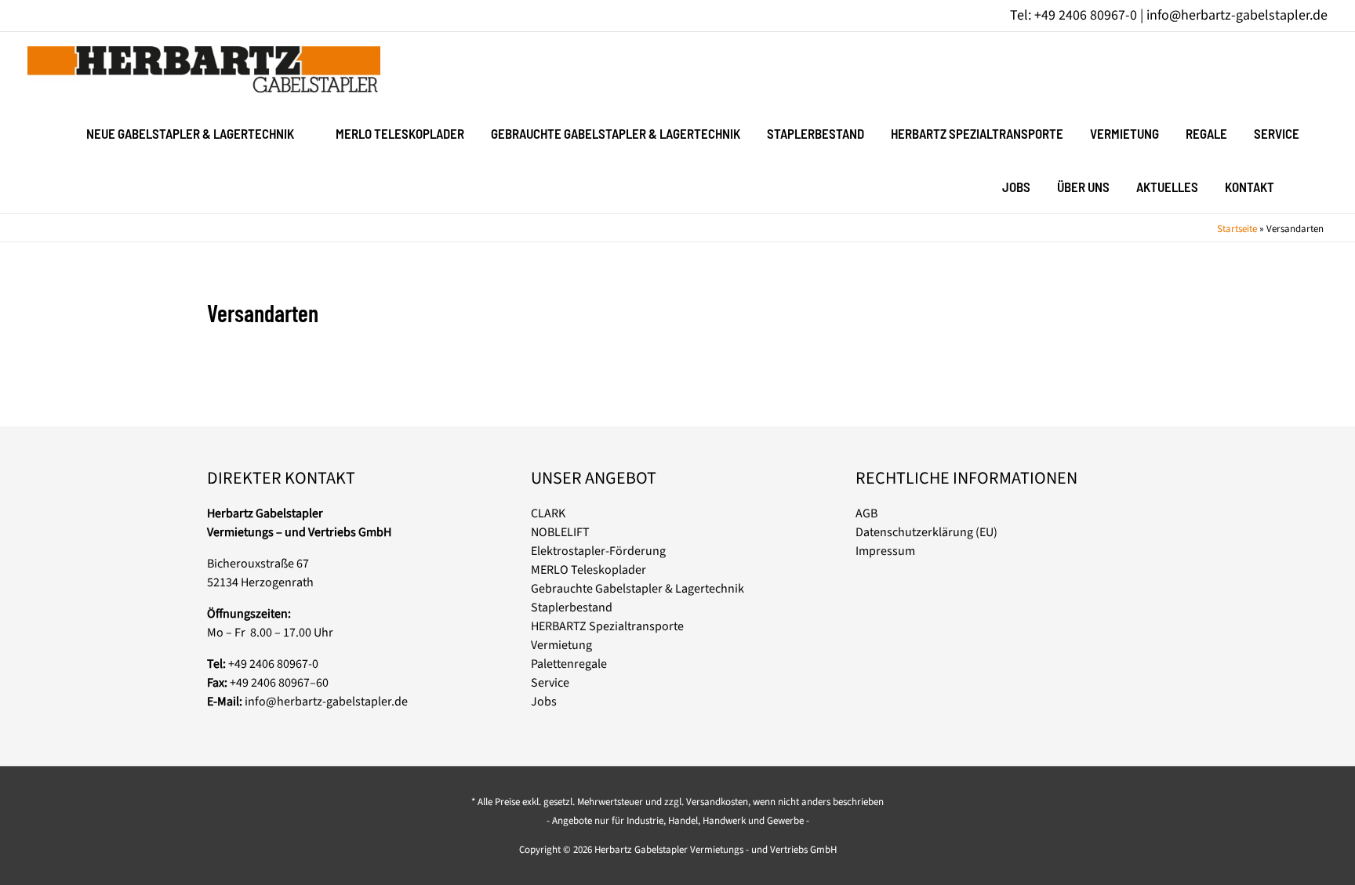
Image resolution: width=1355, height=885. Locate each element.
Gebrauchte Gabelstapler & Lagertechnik (637, 588)
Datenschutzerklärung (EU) (926, 532)
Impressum (885, 551)
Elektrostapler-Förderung (598, 551)
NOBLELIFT (560, 532)
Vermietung (561, 645)
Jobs (544, 701)
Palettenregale (569, 664)
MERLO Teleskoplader (588, 570)
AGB (866, 513)
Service (550, 682)
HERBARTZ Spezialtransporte (607, 626)
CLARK (548, 513)
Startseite (1237, 229)
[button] (1307, 186)
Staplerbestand (571, 607)
